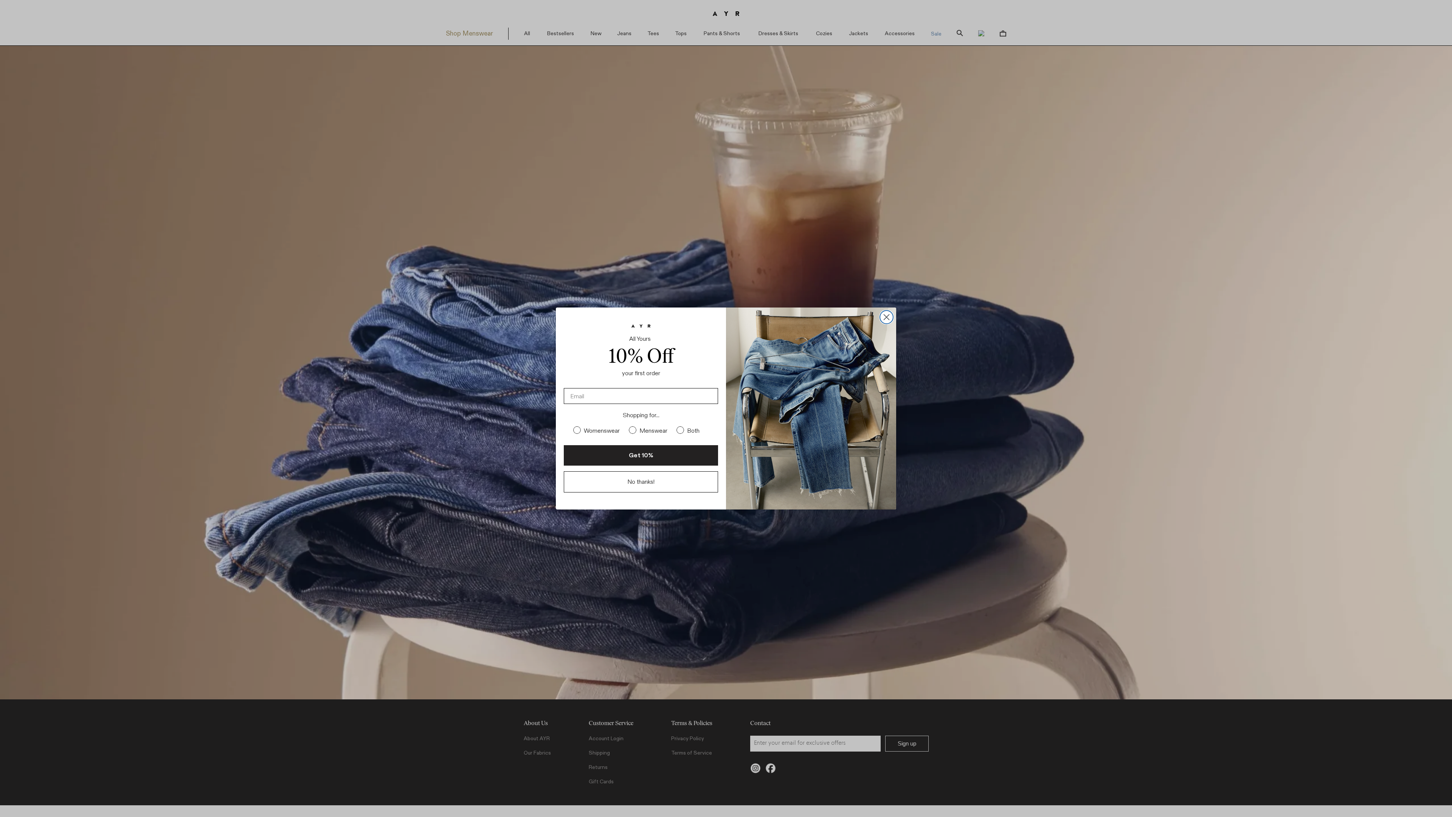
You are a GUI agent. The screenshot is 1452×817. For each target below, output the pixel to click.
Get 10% (641, 455)
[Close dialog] (886, 317)
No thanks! (641, 481)
